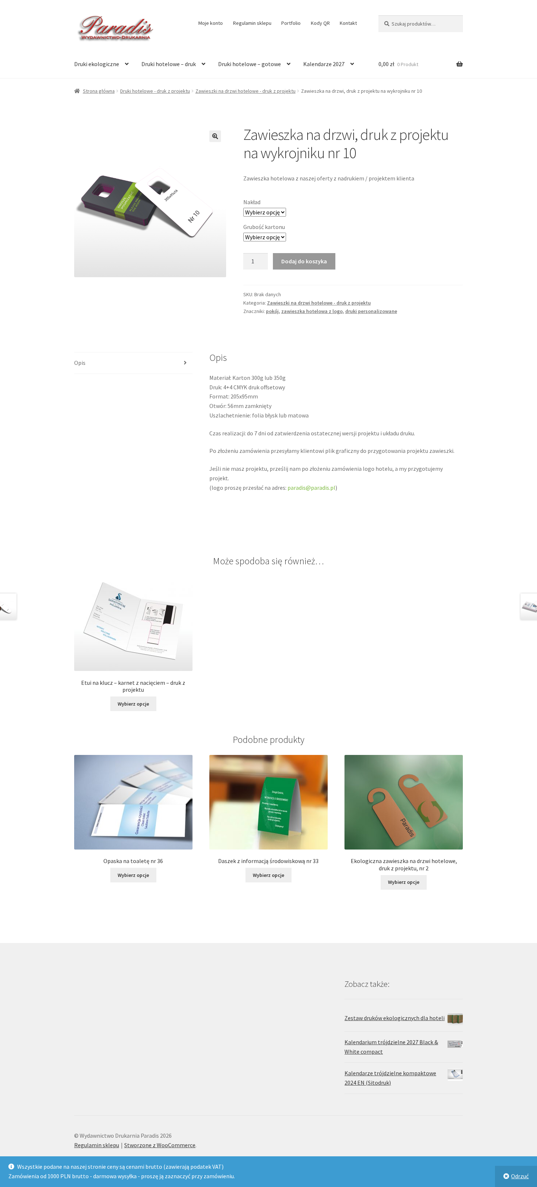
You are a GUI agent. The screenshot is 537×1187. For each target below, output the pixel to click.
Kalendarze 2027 (323, 64)
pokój (272, 311)
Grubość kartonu (264, 226)
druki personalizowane (371, 311)
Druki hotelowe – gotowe (249, 64)
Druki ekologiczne (96, 64)
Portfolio (291, 23)
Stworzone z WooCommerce (159, 1145)
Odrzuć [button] (520, 1176)
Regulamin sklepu (252, 23)
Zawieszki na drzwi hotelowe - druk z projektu (245, 91)
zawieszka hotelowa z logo (312, 311)
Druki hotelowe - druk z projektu (155, 91)
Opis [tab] (79, 362)
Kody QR (320, 23)
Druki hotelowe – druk (168, 64)
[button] (215, 136)
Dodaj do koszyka (304, 261)
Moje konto (210, 23)
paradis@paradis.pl (311, 487)
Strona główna (99, 91)
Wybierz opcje (133, 704)
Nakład (251, 202)
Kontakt (348, 23)
